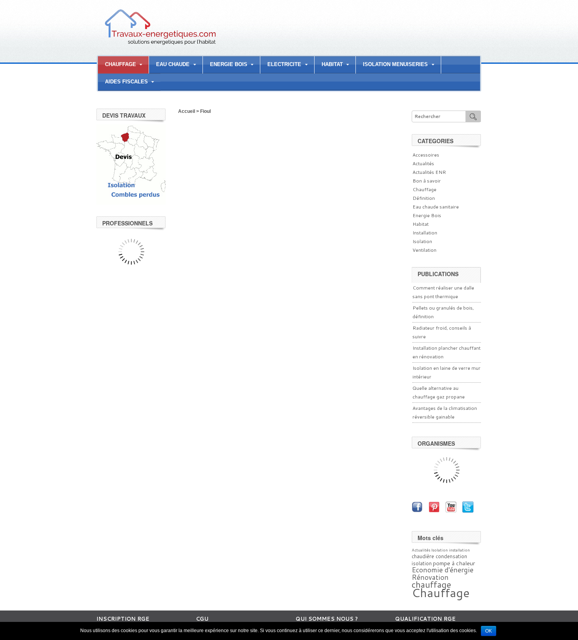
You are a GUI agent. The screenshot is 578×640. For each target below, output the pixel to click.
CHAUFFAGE (120, 64)
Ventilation (424, 250)
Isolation (422, 241)
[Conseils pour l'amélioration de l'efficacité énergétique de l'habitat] (160, 44)
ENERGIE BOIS (228, 64)
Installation (424, 232)
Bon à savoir (426, 180)
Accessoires (425, 154)
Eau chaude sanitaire (435, 206)
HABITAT (332, 64)
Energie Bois (426, 215)
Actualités (423, 163)
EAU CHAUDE (173, 64)
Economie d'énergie (442, 570)
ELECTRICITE (284, 64)
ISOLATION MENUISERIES (395, 64)
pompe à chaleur (454, 563)
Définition (423, 198)
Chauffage (424, 189)
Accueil (186, 111)
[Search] (473, 116)
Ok (488, 631)
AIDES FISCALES (126, 82)
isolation (422, 563)
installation (459, 550)
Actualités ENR (429, 172)
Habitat (420, 224)
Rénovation (430, 577)
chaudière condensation (439, 556)
